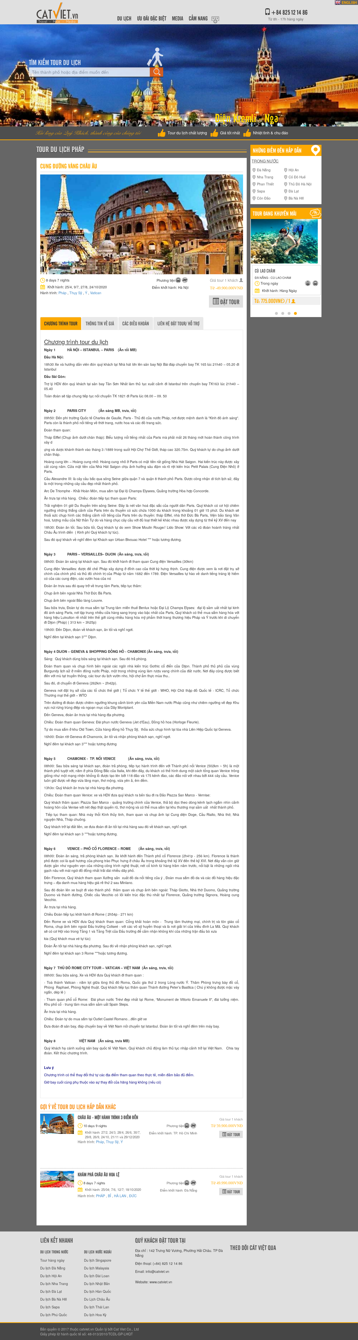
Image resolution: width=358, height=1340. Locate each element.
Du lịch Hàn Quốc (97, 1291)
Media (177, 18)
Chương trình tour (60, 323)
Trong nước (265, 161)
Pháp (62, 292)
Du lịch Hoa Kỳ (95, 1314)
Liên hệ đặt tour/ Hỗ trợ (178, 323)
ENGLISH (349, 2)
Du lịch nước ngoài (98, 1251)
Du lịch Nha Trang (54, 1283)
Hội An (294, 169)
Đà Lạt (294, 191)
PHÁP (101, 1195)
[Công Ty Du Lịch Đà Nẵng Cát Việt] (57, 11)
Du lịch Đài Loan (96, 1275)
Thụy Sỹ (76, 292)
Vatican (95, 292)
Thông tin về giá (100, 323)
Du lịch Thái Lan (96, 1306)
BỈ (110, 1195)
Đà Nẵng (264, 169)
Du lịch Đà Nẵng (52, 1268)
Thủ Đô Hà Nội (300, 184)
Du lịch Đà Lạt (51, 1291)
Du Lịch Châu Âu (97, 1299)
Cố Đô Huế (297, 176)
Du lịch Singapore (97, 1260)
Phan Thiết (265, 184)
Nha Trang (265, 176)
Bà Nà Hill (296, 198)
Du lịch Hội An (51, 1275)
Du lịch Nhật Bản (97, 1283)
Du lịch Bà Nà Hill (53, 1299)
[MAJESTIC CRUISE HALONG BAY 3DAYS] (260, 242)
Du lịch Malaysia (96, 1268)
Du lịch (124, 18)
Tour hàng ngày (52, 1260)
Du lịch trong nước (54, 1251)
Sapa (261, 191)
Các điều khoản (135, 323)
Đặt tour (229, 301)
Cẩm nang (198, 18)
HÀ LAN (120, 1195)
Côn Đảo (264, 198)
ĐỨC (133, 1195)
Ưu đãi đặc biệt (151, 18)
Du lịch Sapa (50, 1306)
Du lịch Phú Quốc (53, 1314)
